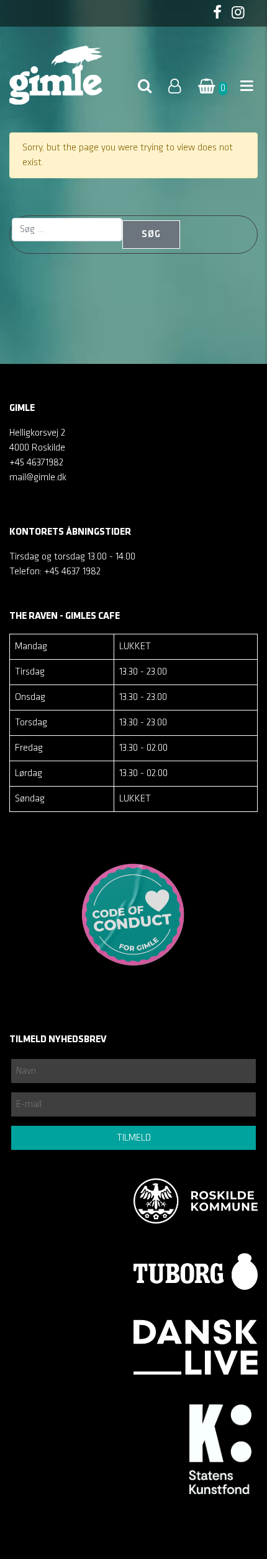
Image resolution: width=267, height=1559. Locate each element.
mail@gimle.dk (37, 478)
